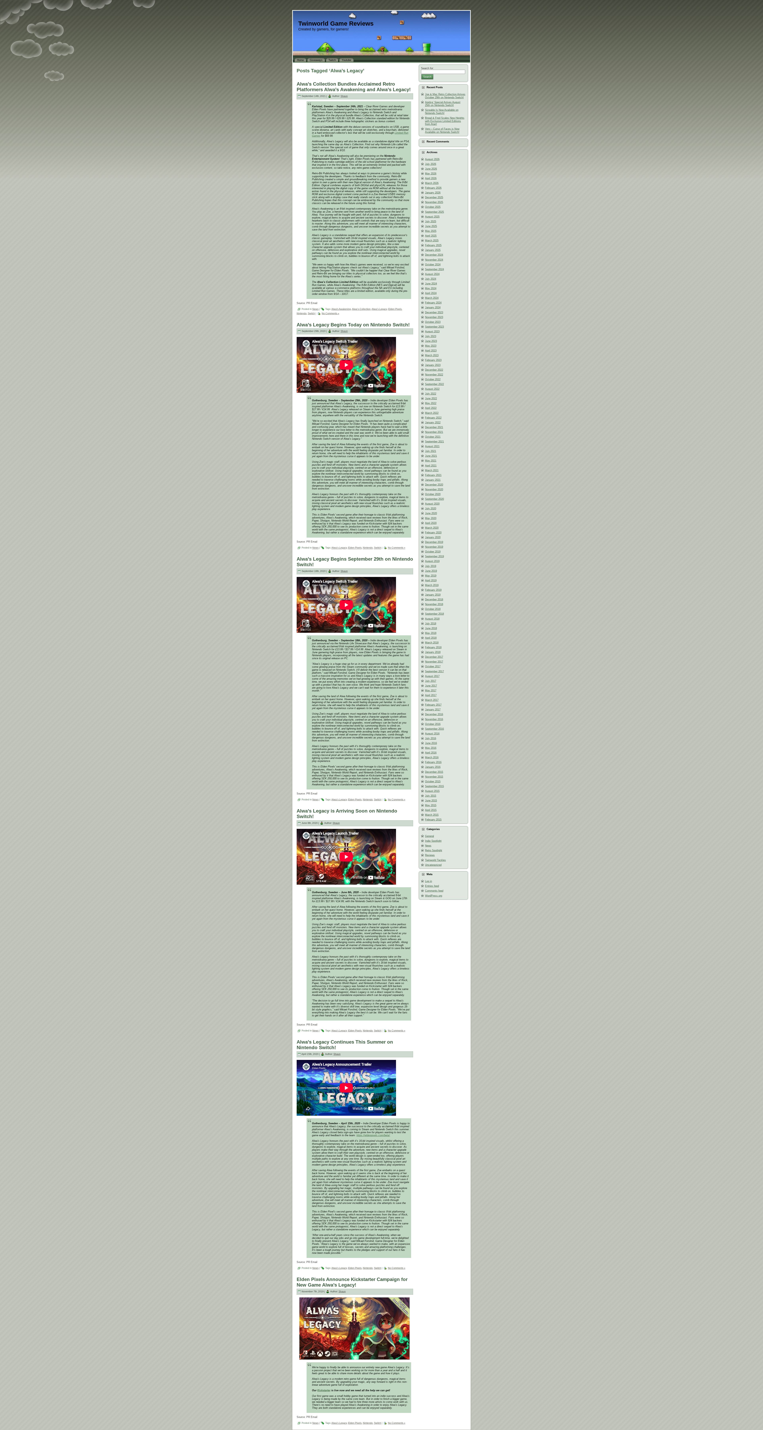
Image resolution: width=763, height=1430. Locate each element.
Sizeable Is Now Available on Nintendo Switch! (441, 111)
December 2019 (434, 542)
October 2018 (433, 609)
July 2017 (430, 680)
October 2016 (433, 724)
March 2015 (432, 814)
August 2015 (432, 790)
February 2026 (433, 187)
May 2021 (430, 460)
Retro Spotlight (433, 850)
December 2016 (434, 714)
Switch (311, 313)
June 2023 (431, 341)
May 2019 (430, 575)
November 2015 (434, 776)
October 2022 (433, 379)
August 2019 (432, 561)
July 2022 (430, 393)
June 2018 (431, 628)
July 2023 (430, 336)
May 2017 (430, 690)
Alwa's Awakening (341, 309)
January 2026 (433, 192)
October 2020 (433, 494)
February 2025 (433, 245)
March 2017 (432, 700)
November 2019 (434, 546)
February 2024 (433, 302)
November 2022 (434, 374)
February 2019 (433, 589)
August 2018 (432, 618)
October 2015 (433, 781)
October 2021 (433, 436)
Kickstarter (323, 1390)
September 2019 (434, 556)
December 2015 (434, 771)
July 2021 (430, 451)
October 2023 (433, 321)
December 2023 (434, 312)
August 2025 (432, 216)
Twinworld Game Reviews (336, 23)
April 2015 (431, 810)
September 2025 (434, 211)
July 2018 (430, 623)
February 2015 (433, 819)
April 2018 (431, 637)
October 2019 (433, 551)
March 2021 (432, 470)
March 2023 (432, 355)
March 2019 (432, 585)
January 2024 (433, 307)
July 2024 (430, 278)
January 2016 (433, 766)
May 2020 (430, 518)
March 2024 (432, 297)
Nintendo (302, 313)
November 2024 (434, 259)
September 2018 (434, 613)
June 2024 (431, 283)
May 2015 (430, 805)
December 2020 (434, 484)
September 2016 (434, 728)
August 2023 (432, 331)
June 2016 (431, 743)
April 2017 (431, 695)
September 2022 (434, 384)
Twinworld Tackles (435, 860)
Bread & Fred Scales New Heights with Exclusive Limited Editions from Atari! (444, 121)
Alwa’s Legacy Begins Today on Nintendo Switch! (353, 324)
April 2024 (431, 293)
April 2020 (431, 522)
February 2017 (433, 704)
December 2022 (434, 369)
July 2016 (430, 738)
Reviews (430, 855)
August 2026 (432, 159)
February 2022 (433, 417)
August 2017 (432, 676)
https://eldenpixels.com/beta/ (373, 1135)
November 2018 (434, 604)
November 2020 (434, 489)
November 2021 (434, 432)
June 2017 (431, 685)
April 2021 (431, 465)
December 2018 (434, 599)
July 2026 (430, 164)
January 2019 (433, 594)
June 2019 (431, 570)
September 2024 (434, 269)
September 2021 (434, 441)
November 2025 (434, 202)
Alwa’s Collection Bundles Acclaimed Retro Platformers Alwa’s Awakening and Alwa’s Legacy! (354, 86)
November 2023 (434, 317)
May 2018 (430, 633)
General (429, 836)
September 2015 (434, 786)
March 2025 (432, 240)
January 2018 (433, 652)
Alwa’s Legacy (379, 309)
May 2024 (430, 288)
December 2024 (434, 254)
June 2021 (431, 455)
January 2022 (433, 422)
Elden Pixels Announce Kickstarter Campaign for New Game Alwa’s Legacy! (352, 1282)
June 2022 (431, 398)
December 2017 (434, 656)
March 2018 (432, 642)
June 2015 (431, 800)
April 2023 (431, 350)
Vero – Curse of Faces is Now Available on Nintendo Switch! (442, 130)
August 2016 (432, 733)
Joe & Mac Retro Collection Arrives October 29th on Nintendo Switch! (445, 96)
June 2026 (431, 168)
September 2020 (434, 498)
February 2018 (433, 647)
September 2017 (434, 671)
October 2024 (433, 264)
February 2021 (433, 475)
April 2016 (431, 752)
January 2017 (433, 709)
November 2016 (434, 719)
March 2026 (432, 183)
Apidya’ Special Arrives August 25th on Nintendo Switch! (442, 104)
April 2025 (431, 235)
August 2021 (432, 446)
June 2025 (431, 226)
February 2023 (433, 360)
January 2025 (433, 250)
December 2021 (434, 427)
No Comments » (330, 313)
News (315, 309)
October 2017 (433, 666)
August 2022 (432, 388)
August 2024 (432, 274)
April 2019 (431, 580)
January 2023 (433, 365)
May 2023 (430, 345)
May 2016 (430, 747)
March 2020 (432, 527)
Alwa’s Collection (361, 309)
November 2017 (434, 661)
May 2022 (430, 403)
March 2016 (432, 757)
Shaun (344, 96)
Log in (428, 881)
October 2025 (433, 206)
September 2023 (434, 326)
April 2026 (431, 178)
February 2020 (433, 532)
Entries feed (432, 885)
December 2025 (434, 197)
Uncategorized (433, 864)
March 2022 (432, 412)
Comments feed (434, 890)
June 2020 (431, 513)
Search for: (427, 68)
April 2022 (431, 407)
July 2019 (430, 566)
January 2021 (433, 479)
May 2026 (430, 173)
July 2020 (430, 508)
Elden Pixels (395, 309)
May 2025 (430, 230)
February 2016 (433, 762)
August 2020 (432, 503)
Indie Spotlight (433, 840)
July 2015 (430, 795)
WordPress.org (433, 895)
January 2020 (433, 537)
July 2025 (430, 221)
